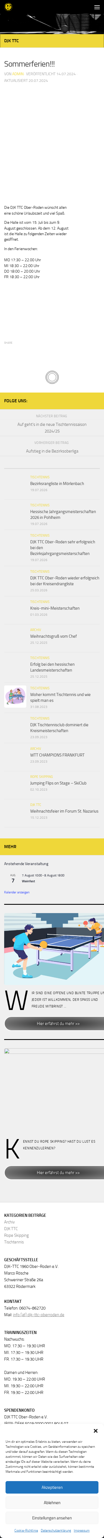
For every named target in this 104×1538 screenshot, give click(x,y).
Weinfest (28, 881)
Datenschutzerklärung (56, 1530)
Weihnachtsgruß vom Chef (53, 636)
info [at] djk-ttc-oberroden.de (38, 1314)
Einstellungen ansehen (52, 1518)
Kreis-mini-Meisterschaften (55, 608)
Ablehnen (52, 1502)
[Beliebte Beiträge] (52, 466)
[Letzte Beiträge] (20, 466)
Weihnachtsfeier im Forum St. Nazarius (64, 811)
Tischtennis (40, 477)
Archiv (35, 630)
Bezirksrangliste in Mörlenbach (57, 483)
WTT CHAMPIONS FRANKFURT (57, 755)
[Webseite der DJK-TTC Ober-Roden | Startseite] (10, 7)
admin (18, 74)
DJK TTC (11, 40)
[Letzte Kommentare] (84, 466)
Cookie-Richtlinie (26, 1530)
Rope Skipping (41, 777)
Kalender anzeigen (16, 892)
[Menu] (97, 7)
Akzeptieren (52, 1487)
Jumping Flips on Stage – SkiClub (58, 783)
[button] (95, 1431)
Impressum (82, 1530)
